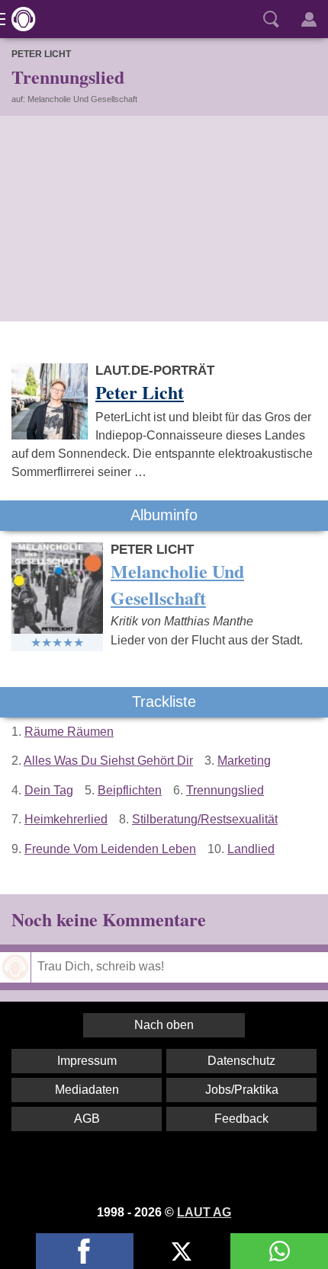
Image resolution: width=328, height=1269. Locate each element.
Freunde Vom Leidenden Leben (110, 848)
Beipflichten (130, 790)
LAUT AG (204, 1212)
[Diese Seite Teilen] (84, 1251)
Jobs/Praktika (241, 1089)
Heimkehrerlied (66, 819)
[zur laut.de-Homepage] (19, 19)
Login (309, 19)
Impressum (87, 1060)
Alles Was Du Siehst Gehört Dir (108, 760)
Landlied (251, 848)
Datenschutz (241, 1060)
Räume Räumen (69, 731)
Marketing (244, 760)
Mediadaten (87, 1089)
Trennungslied (225, 790)
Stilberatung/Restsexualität (205, 819)
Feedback (241, 1118)
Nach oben (164, 1024)
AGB (87, 1118)
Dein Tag (48, 790)
